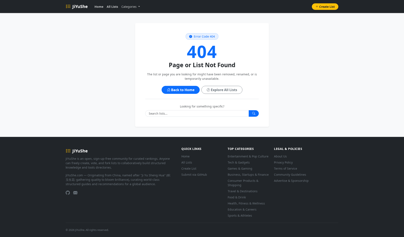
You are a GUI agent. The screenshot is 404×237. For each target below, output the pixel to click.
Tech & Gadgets (239, 162)
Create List (327, 7)
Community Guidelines (290, 175)
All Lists (112, 7)
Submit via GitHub (194, 175)
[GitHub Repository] (68, 193)
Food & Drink (237, 197)
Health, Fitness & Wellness (246, 203)
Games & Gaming (240, 168)
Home (98, 7)
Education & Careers (242, 209)
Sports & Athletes (240, 215)
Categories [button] (129, 7)
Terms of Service (285, 168)
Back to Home (182, 90)
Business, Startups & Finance (248, 175)
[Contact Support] (75, 193)
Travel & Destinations (243, 191)
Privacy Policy (283, 162)
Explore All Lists (224, 90)
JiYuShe (80, 6)
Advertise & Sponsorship (291, 181)
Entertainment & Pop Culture (248, 156)
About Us (280, 156)
